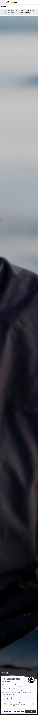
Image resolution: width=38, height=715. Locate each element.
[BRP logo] (8, 2)
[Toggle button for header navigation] (2, 2)
